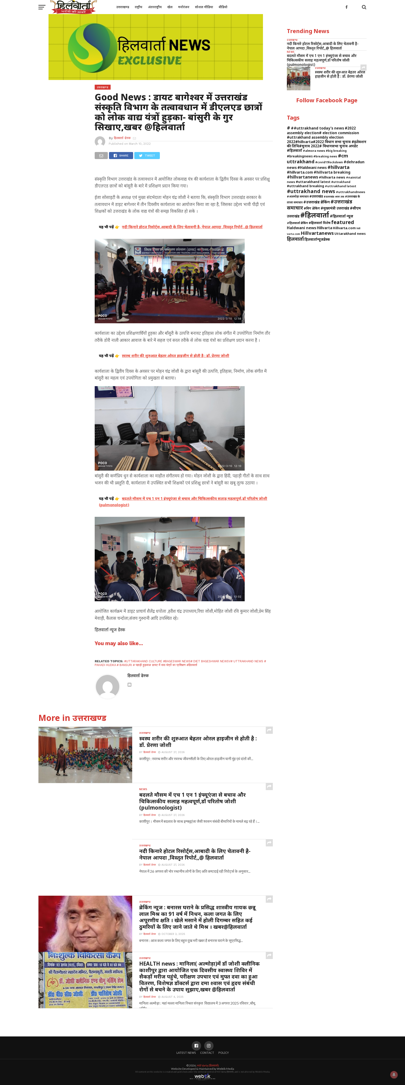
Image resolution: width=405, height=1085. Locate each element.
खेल (169, 7)
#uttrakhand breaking (305, 186)
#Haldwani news (312, 167)
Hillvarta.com (344, 228)
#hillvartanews (302, 177)
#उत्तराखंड (316, 196)
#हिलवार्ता (314, 215)
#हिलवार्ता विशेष (319, 223)
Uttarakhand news (350, 233)
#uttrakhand (340, 182)
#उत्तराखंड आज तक (334, 196)
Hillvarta (324, 227)
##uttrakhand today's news (317, 128)
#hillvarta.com (300, 172)
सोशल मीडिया (204, 7)
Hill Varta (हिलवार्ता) (208, 1065)
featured (342, 222)
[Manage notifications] (394, 1074)
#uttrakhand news (311, 191)
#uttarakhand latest (313, 181)
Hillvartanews (317, 233)
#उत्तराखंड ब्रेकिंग (316, 202)
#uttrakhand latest (340, 186)
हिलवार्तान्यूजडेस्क (317, 239)
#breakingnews (300, 156)
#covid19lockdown (329, 162)
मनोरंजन (183, 7)
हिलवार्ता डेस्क (122, 138)
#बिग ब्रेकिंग (312, 208)
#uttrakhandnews (350, 192)
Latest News (186, 1053)
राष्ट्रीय (138, 7)
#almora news (314, 150)
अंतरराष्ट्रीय (155, 7)
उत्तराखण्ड (122, 7)
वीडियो (223, 7)
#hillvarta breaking (332, 172)
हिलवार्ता (295, 239)
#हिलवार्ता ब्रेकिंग (297, 223)
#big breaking (336, 150)
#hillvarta (338, 167)
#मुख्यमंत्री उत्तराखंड (335, 208)
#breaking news (325, 156)
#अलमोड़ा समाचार (298, 196)
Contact (207, 1053)
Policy (223, 1053)
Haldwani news (301, 227)
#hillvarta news (332, 177)
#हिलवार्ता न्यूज (341, 216)
